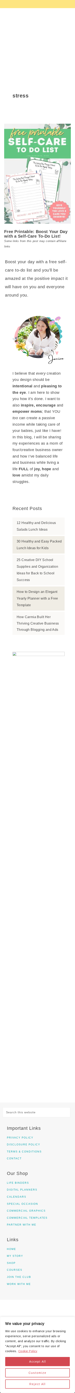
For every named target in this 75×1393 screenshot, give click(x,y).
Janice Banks (37, 39)
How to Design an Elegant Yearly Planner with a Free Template (37, 598)
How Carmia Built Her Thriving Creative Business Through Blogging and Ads (38, 623)
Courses (14, 1269)
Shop (11, 1263)
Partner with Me (21, 1224)
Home (11, 1249)
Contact (14, 1158)
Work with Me (19, 1284)
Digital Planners (22, 1189)
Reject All (37, 1384)
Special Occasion (22, 1203)
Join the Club (19, 1277)
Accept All (37, 1361)
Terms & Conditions (24, 1151)
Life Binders (18, 1182)
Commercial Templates (27, 1217)
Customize (37, 1372)
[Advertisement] (38, 764)
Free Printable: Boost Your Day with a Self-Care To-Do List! (36, 233)
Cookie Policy (28, 1351)
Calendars (16, 1196)
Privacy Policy (20, 1137)
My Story (15, 1256)
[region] (37, 1355)
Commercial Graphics (26, 1210)
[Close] (70, 1320)
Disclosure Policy (23, 1144)
